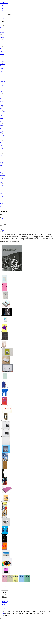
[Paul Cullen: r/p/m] (16, 582)
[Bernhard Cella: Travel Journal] (6, 307)
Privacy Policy (4, 609)
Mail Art (1, 152)
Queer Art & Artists (2, 81)
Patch (1, 112)
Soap (1, 115)
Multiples (1, 41)
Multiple (1, 168)
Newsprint (1, 178)
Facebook (3, 18)
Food (1, 138)
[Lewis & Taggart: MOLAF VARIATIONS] (7, 355)
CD (0, 121)
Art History (1, 98)
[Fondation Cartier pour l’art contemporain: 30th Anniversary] (6, 452)
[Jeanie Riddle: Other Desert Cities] (6, 428)
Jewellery (1, 142)
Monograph (1, 94)
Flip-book (1, 185)
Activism (1, 118)
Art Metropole (4, 3)
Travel (1, 159)
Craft (1, 181)
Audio (1, 193)
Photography (2, 54)
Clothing (1, 197)
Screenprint (1, 171)
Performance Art (2, 52)
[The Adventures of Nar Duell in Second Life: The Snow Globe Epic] (4, 509)
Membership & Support (5, 601)
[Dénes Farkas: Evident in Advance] (4, 347)
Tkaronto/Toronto (2, 175)
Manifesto (1, 169)
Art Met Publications (2, 37)
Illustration (1, 71)
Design (1, 78)
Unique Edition (2, 162)
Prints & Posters (2, 104)
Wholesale (3, 606)
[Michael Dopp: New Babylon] (5, 396)
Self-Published (2, 135)
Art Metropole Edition (3, 111)
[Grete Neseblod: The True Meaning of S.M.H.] (4, 404)
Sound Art (1, 48)
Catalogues (1, 196)
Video (1, 206)
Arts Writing (1, 131)
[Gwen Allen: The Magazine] (4, 517)
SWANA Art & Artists (3, 165)
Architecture (1, 68)
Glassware (1, 148)
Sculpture (1, 95)
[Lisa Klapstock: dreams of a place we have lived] (7, 493)
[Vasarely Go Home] (7, 315)
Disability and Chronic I (3, 151)
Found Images (2, 61)
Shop (2, 8)
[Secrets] (6, 444)
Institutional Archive (4, 602)
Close (1, 27)
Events (3, 10)
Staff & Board (3, 600)
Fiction (1, 91)
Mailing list (3, 604)
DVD (1, 158)
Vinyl (1, 75)
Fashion (1, 88)
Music (1, 122)
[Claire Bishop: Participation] (4, 485)
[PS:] (6, 323)
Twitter (3, 17)
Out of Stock (2, 32)
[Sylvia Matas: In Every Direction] (5, 590)
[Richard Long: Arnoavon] (7, 412)
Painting (1, 51)
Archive (3, 9)
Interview (1, 82)
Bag (0, 84)
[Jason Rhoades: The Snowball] (6, 501)
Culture (1, 62)
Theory (1, 128)
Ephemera (1, 200)
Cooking (1, 182)
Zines (1, 108)
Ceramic (1, 102)
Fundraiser (1, 145)
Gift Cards (3, 608)
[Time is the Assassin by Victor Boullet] (4, 541)
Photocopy (1, 161)
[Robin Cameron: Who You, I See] (4, 331)
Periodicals (1, 40)
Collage (1, 58)
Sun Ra (3, 218)
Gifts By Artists (2, 141)
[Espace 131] (5, 533)
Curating (1, 172)
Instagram (3, 23)
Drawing (1, 92)
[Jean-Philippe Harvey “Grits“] (6, 436)
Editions (1, 199)
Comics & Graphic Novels (3, 85)
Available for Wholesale (3, 65)
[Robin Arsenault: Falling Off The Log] (6, 420)
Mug (1, 179)
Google (3, 19)
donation (3, 613)
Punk (1, 155)
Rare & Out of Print (2, 64)
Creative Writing (2, 72)
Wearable (1, 105)
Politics (1, 74)
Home (2, 11)
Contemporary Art (4, 230)
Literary (1, 45)
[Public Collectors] (5, 339)
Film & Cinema (2, 55)
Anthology (1, 125)
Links (2, 5)
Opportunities (3, 603)
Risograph (1, 101)
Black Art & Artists (2, 132)
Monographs (1, 203)
